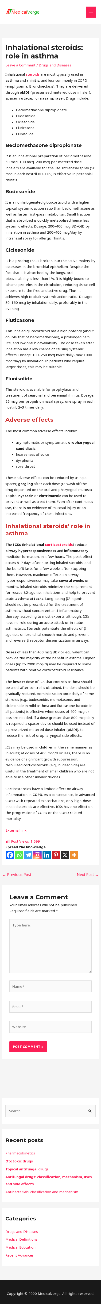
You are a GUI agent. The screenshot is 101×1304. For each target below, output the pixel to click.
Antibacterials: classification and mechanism (41, 1191)
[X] (65, 855)
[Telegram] (28, 855)
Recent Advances (19, 1255)
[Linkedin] (47, 855)
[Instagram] (37, 855)
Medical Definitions (21, 1239)
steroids (32, 74)
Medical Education (20, 1247)
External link (16, 830)
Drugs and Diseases (55, 65)
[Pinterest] (56, 855)
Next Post (88, 874)
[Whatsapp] (19, 855)
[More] (74, 855)
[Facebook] (10, 855)
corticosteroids (59, 544)
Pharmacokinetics (20, 1153)
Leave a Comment (20, 65)
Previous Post (16, 874)
